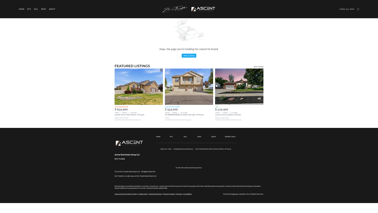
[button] (29, 9)
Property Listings (169, 194)
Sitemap (179, 194)
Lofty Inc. (235, 194)
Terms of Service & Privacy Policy (126, 194)
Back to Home (189, 56)
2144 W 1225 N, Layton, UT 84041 (228, 115)
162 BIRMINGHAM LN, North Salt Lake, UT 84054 (184, 115)
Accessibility (187, 194)
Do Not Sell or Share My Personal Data (189, 168)
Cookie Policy (143, 194)
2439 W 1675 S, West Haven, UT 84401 (129, 115)
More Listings (258, 67)
